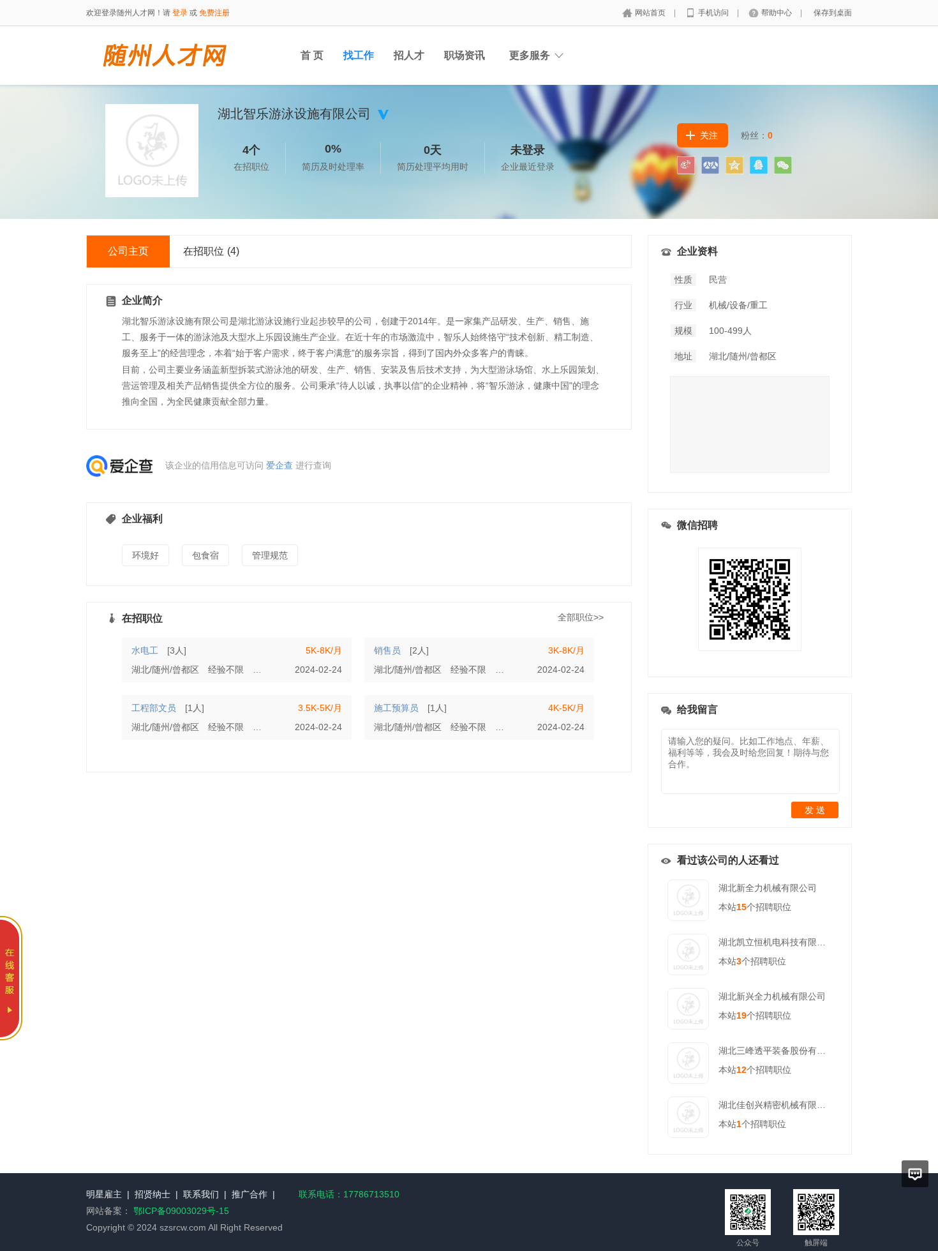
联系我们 (201, 1194)
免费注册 (214, 12)
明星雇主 (104, 1194)
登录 (180, 12)
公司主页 (128, 251)
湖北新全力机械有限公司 (767, 888)
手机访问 (714, 12)
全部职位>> (581, 617)
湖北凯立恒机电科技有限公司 (776, 942)
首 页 (312, 55)
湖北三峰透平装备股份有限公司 (781, 1050)
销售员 (387, 650)
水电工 (144, 650)
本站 (732, 907)
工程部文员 (153, 708)
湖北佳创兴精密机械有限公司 (776, 1105)
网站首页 (651, 12)
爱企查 (279, 465)
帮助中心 (777, 12)
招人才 (409, 55)
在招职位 (211, 251)
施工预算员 (396, 708)
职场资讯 (464, 55)
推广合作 (249, 1194)
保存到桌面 (833, 12)
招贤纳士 (152, 1194)
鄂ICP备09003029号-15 (181, 1211)
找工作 (358, 55)
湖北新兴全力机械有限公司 (772, 996)
